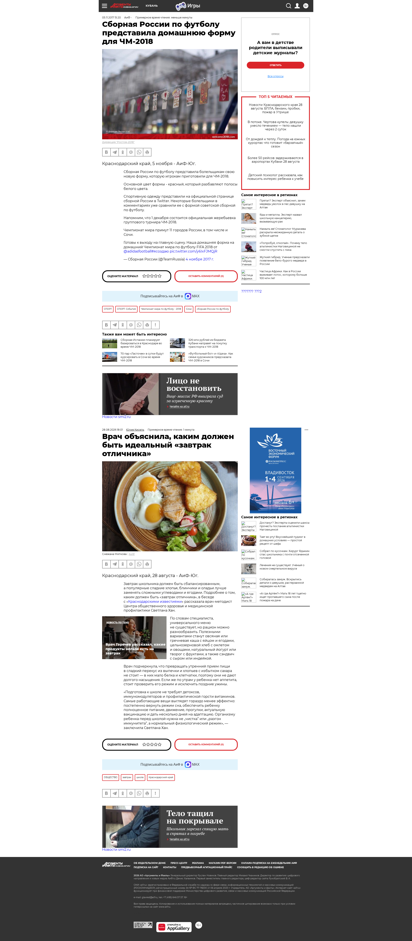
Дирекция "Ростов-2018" (118, 142)
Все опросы (275, 76)
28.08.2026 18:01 (112, 429)
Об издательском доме (150, 863)
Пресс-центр (179, 863)
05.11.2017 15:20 (111, 17)
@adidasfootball (137, 251)
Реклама (198, 863)
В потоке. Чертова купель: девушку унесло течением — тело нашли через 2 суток (275, 125)
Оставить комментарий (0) (206, 276)
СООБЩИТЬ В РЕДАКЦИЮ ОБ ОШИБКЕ (260, 867)
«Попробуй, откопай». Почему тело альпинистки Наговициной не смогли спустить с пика (283, 246)
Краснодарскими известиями (155, 602)
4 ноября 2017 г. (200, 259)
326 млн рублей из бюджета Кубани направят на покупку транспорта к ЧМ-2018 (207, 343)
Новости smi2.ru (116, 417)
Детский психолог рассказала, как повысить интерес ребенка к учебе (275, 177)
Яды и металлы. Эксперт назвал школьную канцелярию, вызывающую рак (281, 218)
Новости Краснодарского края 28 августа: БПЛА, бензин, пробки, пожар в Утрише (275, 108)
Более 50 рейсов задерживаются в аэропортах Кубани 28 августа (275, 160)
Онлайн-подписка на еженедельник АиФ (269, 863)
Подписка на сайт (146, 867)
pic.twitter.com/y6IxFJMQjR (193, 251)
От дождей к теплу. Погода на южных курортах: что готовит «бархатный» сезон (275, 142)
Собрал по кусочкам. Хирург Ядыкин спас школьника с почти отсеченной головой (284, 554)
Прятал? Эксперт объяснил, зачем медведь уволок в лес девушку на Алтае (282, 204)
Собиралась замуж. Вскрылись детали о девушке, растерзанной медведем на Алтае (282, 583)
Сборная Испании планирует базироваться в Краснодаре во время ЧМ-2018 (141, 343)
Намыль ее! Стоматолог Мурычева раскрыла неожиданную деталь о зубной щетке (283, 232)
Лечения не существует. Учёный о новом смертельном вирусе (282, 567)
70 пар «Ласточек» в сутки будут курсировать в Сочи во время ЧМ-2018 (142, 357)
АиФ (132, 554)
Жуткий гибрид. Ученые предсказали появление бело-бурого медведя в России (285, 261)
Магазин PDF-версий (222, 863)
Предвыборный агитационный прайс (206, 867)
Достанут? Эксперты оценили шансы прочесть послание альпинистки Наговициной (284, 526)
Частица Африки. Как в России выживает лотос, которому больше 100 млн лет (283, 275)
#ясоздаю (160, 251)
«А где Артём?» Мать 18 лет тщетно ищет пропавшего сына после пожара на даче (283, 597)
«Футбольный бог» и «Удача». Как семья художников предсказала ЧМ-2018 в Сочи (210, 357)
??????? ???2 (251, 291)
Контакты (169, 867)
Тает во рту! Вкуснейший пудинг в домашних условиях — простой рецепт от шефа (282, 540)
